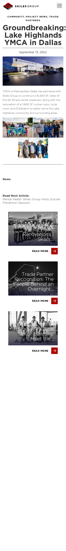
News (7, 179)
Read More (40, 251)
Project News (37, 16)
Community (15, 16)
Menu (59, 6)
